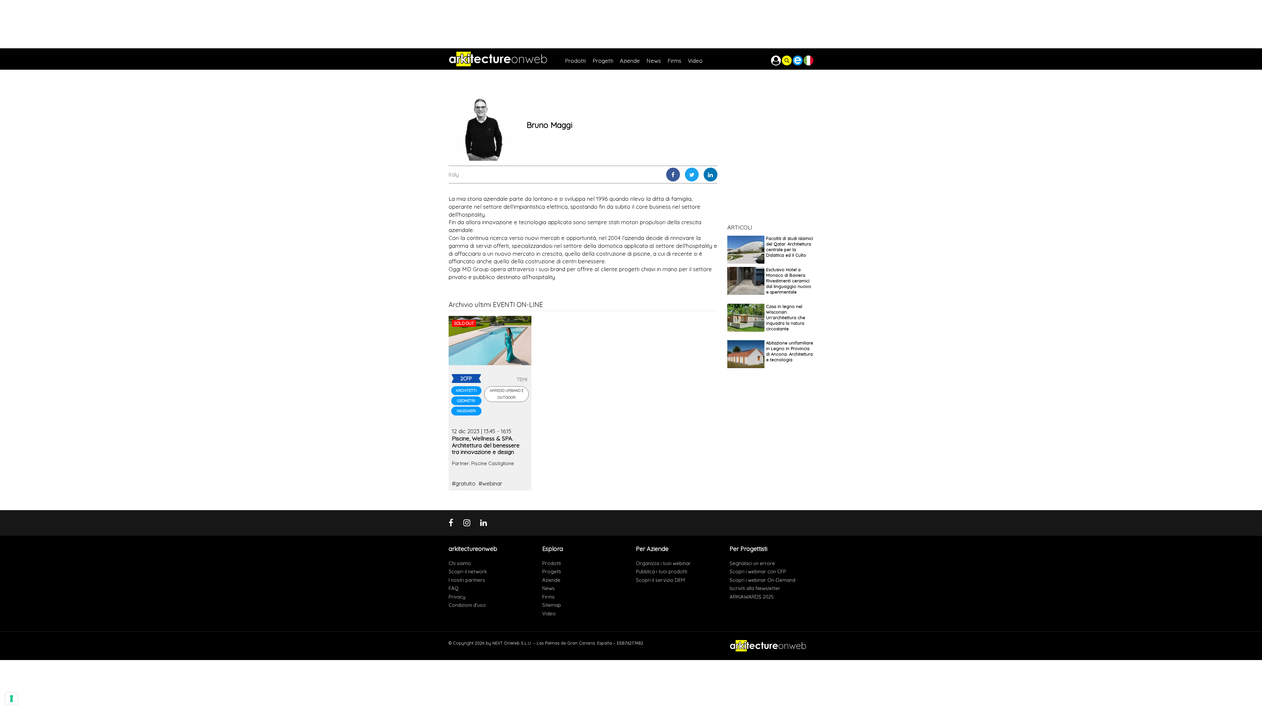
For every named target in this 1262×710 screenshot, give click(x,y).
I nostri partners (467, 580)
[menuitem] (579, 59)
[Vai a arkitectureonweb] (507, 59)
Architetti (466, 390)
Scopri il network (468, 571)
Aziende (551, 580)
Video (549, 613)
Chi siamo (460, 563)
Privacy (457, 597)
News (548, 588)
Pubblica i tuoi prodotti (661, 571)
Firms (548, 597)
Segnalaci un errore (752, 563)
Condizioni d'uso (467, 605)
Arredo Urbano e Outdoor (507, 394)
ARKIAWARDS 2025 (752, 597)
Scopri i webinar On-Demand (762, 580)
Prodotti (551, 563)
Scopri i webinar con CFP (758, 571)
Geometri (466, 400)
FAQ (453, 588)
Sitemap (551, 605)
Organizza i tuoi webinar (663, 563)
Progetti (551, 571)
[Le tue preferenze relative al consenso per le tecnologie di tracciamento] (11, 698)
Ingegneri (466, 411)
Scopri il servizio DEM (660, 580)
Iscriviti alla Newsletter (755, 588)
